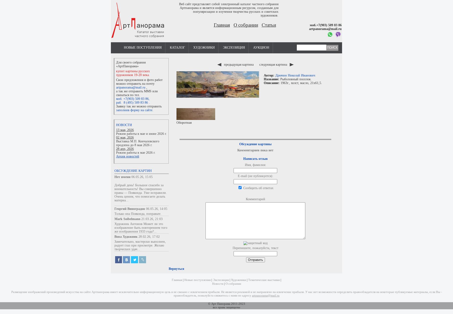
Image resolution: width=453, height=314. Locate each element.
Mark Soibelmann (127, 219)
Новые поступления (143, 47)
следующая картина (273, 64)
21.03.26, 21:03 (152, 219)
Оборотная (184, 122)
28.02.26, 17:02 (149, 236)
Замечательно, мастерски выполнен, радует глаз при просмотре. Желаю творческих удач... (140, 245)
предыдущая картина (239, 64)
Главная (222, 25)
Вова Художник (126, 236)
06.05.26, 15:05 (142, 177)
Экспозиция (234, 47)
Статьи (269, 25)
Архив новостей (127, 156)
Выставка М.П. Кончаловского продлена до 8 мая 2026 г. (137, 143)
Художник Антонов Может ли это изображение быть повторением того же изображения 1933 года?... (140, 227)
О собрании (246, 25)
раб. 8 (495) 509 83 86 (132, 102)
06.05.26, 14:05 (156, 209)
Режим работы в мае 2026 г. (135, 152)
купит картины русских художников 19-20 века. (133, 73)
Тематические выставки (264, 280)
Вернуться (176, 269)
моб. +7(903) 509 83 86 (132, 99)
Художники (204, 47)
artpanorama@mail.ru (130, 87)
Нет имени (122, 177)
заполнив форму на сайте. (134, 110)
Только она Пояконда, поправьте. (137, 214)
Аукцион (261, 47)
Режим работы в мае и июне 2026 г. (141, 134)
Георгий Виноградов (129, 209)
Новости (124, 125)
